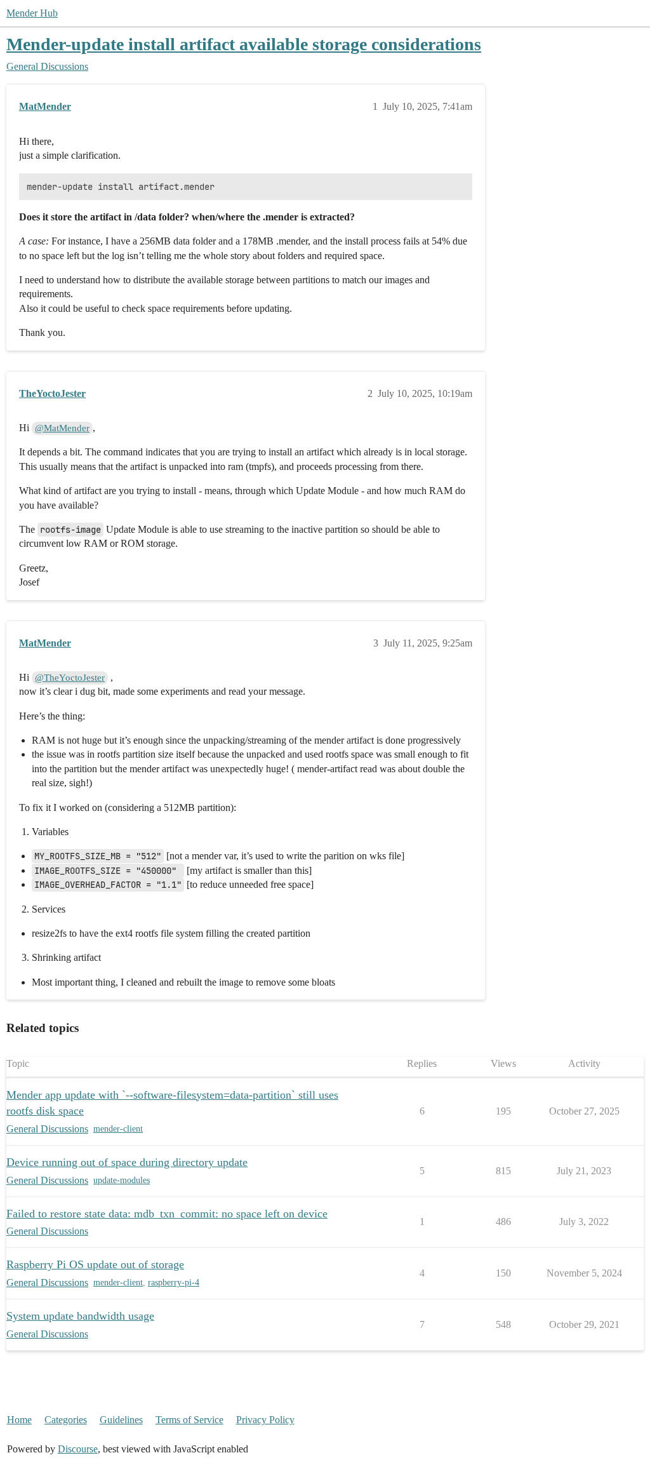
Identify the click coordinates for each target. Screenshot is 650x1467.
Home (19, 1419)
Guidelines (121, 1419)
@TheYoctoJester (70, 678)
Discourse (78, 1449)
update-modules (121, 1180)
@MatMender (62, 428)
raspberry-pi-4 (173, 1282)
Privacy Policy (265, 1419)
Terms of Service (189, 1419)
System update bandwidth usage (80, 1316)
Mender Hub (32, 13)
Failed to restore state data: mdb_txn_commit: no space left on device (167, 1213)
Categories (65, 1419)
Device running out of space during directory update (127, 1162)
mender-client (118, 1129)
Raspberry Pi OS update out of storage (95, 1264)
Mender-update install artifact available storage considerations (243, 44)
